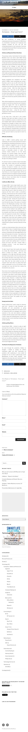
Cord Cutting (7, 611)
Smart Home (7, 648)
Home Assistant (9, 656)
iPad (8, 581)
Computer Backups (10, 590)
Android (9, 594)
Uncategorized (5, 670)
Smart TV (7, 627)
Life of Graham (10, 2)
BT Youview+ (10, 616)
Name (4, 418)
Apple (6, 568)
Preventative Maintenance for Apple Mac (12, 488)
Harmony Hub (8, 653)
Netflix (8, 631)
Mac (8, 584)
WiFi (6, 642)
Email (4, 425)
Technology (5, 564)
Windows (9, 608)
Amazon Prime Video (12, 629)
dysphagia (7, 373)
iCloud (8, 576)
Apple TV (9, 571)
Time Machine (10, 587)
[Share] (8, 36)
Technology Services (9, 661)
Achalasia (7, 371)
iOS (8, 579)
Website (4, 432)
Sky (6, 619)
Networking (6, 638)
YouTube (9, 634)
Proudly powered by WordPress (9, 728)
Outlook (10, 602)
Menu (14, 7)
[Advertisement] (13, 502)
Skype (8, 605)
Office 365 (9, 600)
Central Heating (9, 650)
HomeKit (9, 573)
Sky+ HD (9, 624)
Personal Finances (6, 558)
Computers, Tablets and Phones (11, 566)
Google (7, 592)
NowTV (9, 621)
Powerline (7, 640)
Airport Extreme (11, 645)
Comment (5, 399)
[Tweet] (20, 36)
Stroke (3, 561)
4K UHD (7, 666)
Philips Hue (8, 658)
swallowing (13, 373)
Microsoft (7, 598)
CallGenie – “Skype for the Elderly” (10, 476)
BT (6, 613)
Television (6, 664)
